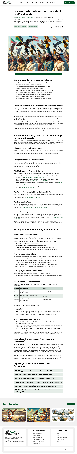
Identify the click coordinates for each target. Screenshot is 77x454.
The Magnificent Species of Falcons (62, 416)
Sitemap (67, 449)
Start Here (21, 2)
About (47, 2)
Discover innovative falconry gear (32, 197)
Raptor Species (36, 443)
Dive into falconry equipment (27, 187)
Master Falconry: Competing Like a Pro (13, 416)
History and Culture (37, 437)
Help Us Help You (69, 2)
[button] (38, 370)
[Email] (62, 27)
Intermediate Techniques (38, 439)
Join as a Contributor (39, 2)
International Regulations (33, 26)
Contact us (52, 2)
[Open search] (62, 3)
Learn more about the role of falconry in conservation (35, 207)
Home (58, 433)
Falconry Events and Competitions (20, 26)
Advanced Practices (37, 433)
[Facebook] (56, 27)
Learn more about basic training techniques (34, 177)
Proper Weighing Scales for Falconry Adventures (38, 416)
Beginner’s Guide (37, 435)
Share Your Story (29, 2)
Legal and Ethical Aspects (39, 441)
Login (71, 449)
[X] (58, 27)
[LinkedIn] (60, 27)
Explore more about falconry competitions (39, 180)
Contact (70, 403)
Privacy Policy (63, 449)
